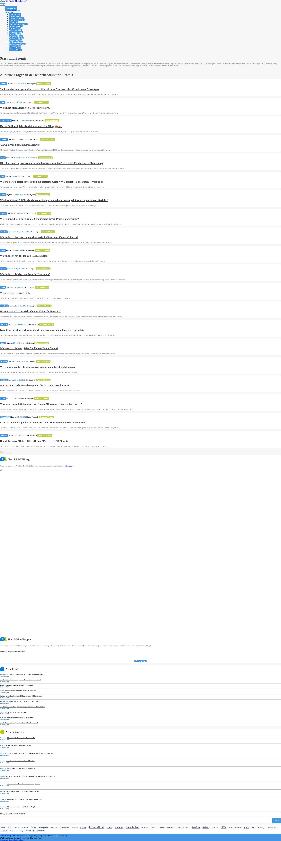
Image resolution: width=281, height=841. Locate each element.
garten (83, 827)
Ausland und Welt (15, 16)
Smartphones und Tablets (17, 44)
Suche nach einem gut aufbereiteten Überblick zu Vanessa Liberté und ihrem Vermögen (49, 89)
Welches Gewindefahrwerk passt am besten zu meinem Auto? (20, 680)
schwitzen (215, 827)
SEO (223, 827)
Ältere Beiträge (5, 452)
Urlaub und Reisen (15, 50)
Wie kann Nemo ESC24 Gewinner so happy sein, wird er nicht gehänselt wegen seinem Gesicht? (54, 200)
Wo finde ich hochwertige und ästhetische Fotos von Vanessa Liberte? (39, 237)
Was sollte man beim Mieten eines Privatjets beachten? (18, 690)
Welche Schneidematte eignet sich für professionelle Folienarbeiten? (22, 707)
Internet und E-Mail (15, 30)
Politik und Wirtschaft (16, 38)
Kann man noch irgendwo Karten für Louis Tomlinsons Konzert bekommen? (43, 422)
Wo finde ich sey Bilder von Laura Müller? (24, 255)
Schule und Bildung (16, 42)
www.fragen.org (67, 466)
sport (246, 827)
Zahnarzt (40, 830)
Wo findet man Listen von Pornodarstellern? (25, 107)
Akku (3, 827)
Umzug (261, 827)
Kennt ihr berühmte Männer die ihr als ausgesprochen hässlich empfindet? (42, 330)
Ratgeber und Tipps (15, 40)
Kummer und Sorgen (16, 32)
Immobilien (132, 827)
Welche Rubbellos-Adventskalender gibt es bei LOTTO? (23, 799)
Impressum (4, 840)
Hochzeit (119, 827)
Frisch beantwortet (13, 10)
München (170, 827)
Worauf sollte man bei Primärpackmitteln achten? (17, 685)
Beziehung (25, 827)
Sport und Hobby (15, 46)
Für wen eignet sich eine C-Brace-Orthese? (14, 712)
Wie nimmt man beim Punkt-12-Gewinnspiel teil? (23, 784)
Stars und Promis (15, 48)
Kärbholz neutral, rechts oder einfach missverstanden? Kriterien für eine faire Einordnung (51, 163)
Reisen (206, 827)
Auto (10, 827)
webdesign (20, 831)
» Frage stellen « (140, 661)
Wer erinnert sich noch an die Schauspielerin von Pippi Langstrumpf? (39, 218)
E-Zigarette (43, 827)
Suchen (277, 820)
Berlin (17, 827)
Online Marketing (183, 827)
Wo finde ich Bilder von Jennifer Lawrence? (25, 274)
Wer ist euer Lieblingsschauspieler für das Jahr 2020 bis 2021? (35, 385)
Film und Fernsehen (16, 26)
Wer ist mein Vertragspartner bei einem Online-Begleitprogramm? (22, 674)
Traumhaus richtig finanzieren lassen (19, 745)
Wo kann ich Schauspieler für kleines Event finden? (29, 348)
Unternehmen (271, 827)
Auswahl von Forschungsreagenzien (20, 144)
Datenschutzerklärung (16, 840)
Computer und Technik (17, 20)
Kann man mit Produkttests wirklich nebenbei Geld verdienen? (21, 696)
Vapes (12, 831)
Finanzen (65, 827)
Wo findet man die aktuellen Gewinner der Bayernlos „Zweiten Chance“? (30, 776)
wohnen (30, 830)
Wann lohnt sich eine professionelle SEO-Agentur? (17, 717)
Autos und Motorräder (16, 18)
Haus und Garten (15, 28)
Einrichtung (54, 827)
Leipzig (154, 827)
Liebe (162, 827)
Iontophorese (145, 827)
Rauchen (196, 827)
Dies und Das (13, 22)
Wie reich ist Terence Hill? (15, 292)
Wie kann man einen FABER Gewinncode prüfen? (22, 791)
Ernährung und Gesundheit (18, 24)
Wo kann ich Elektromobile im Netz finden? (21, 768)
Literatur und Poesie (16, 36)
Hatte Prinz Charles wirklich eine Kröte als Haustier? (30, 311)
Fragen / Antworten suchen (12, 813)
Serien (230, 827)
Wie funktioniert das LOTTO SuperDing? (21, 807)
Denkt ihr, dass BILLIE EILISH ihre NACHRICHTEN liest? (34, 441)
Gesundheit (96, 827)
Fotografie (74, 827)
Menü (2, 4)
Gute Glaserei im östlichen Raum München (20, 761)
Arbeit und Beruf (15, 14)
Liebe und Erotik (15, 34)
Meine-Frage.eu (7, 835)
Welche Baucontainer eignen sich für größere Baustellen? (19, 723)
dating (33, 827)
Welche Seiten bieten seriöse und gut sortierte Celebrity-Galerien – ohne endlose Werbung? (51, 181)
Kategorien (9, 12)
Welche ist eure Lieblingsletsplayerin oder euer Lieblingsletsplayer (37, 366)
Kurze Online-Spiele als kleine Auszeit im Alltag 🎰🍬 (31, 126)
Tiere (253, 827)
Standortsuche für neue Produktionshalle (21, 738)
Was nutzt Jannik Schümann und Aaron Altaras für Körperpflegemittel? (41, 404)
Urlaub (4, 830)
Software (238, 827)
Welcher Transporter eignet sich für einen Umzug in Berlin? (20, 701)
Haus (109, 827)
